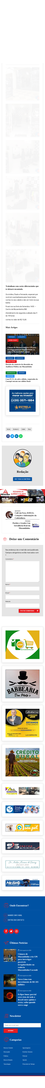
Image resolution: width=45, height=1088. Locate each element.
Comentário (9, 559)
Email (7, 593)
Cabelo (23, 429)
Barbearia (15, 429)
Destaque (12, 337)
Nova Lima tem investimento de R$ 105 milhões (28, 982)
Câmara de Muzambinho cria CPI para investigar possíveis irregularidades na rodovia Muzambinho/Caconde (21, 350)
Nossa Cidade (13, 340)
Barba (8, 429)
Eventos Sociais (28, 1052)
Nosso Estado (8, 1060)
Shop (29, 429)
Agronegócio (11, 373)
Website (7, 601)
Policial (25, 1056)
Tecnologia (7, 1064)
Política (6, 1056)
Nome (7, 584)
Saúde (25, 1060)
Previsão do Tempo (29, 1064)
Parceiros (10, 376)
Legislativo (21, 337)
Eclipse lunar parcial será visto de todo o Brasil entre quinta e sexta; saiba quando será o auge (27, 999)
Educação (7, 1052)
